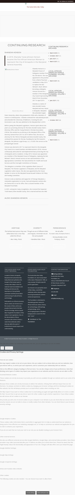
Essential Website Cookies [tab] (8, 375)
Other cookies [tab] (4, 475)
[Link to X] (60, 338)
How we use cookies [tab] (6, 360)
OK (2, 348)
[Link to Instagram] (63, 338)
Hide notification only (42, 492)
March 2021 (53, 61)
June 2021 (53, 59)
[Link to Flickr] (66, 338)
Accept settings (30, 492)
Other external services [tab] (7, 437)
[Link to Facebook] (58, 338)
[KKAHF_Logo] (37, 7)
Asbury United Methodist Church (60, 281)
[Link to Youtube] (69, 338)
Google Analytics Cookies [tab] (8, 419)
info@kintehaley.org (57, 298)
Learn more (9, 348)
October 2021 (54, 56)
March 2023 (53, 53)
